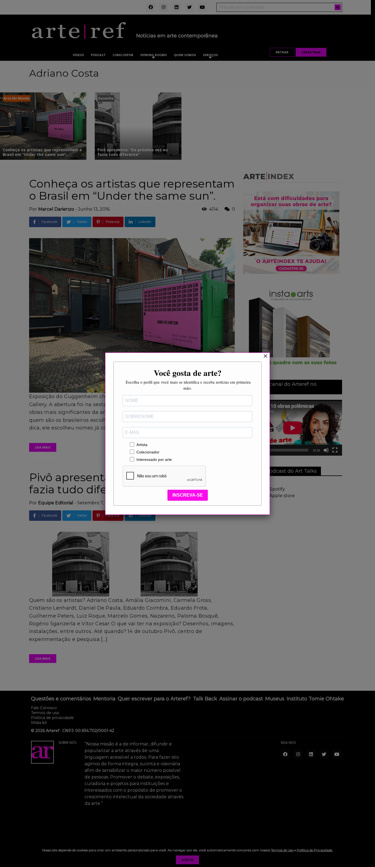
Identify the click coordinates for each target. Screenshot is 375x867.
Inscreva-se (187, 495)
